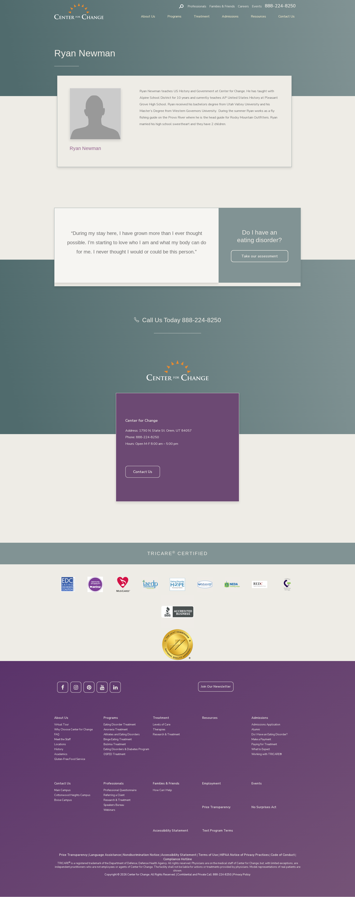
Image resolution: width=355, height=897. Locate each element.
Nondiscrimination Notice (141, 855)
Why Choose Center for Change (73, 729)
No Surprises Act (263, 807)
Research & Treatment (166, 734)
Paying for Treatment (264, 744)
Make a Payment (261, 739)
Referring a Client (114, 795)
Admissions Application (265, 724)
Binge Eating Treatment (118, 739)
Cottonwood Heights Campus (72, 795)
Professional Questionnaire (120, 790)
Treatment (202, 16)
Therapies (159, 729)
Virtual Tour (61, 724)
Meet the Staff (62, 739)
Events (257, 6)
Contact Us (286, 16)
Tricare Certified (177, 553)
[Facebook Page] (62, 687)
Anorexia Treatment (116, 729)
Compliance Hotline (177, 859)
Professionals (197, 6)
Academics (60, 754)
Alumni (255, 729)
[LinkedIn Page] (115, 687)
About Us (148, 16)
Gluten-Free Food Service (69, 759)
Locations (60, 744)
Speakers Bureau (114, 805)
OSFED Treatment (114, 754)
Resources (258, 16)
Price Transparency (216, 807)
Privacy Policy (241, 874)
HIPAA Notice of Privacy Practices (244, 855)
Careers (243, 6)
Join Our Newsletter (216, 686)
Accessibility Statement (170, 830)
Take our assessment (259, 256)
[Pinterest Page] (89, 687)
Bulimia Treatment (115, 744)
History (58, 749)
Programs (174, 16)
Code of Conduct (283, 855)
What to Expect (260, 749)
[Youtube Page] (102, 687)
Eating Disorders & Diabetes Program (126, 749)
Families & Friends (222, 6)
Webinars (109, 810)
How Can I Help (162, 790)
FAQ (56, 734)
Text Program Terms (217, 830)
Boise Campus (63, 800)
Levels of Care (161, 724)
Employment (211, 783)
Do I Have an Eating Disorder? (269, 734)
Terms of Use (208, 855)
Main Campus (62, 790)
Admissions (230, 16)
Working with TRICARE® (266, 754)
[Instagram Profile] (75, 687)
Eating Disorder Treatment (120, 724)
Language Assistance (105, 855)
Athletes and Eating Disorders (122, 734)
